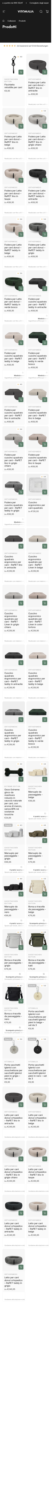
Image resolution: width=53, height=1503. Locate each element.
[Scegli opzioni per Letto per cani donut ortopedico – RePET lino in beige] (44, 1104)
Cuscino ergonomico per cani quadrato (36, 505)
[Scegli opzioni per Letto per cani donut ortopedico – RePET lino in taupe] (44, 1158)
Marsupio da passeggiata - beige (35, 794)
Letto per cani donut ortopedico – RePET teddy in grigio (13, 1281)
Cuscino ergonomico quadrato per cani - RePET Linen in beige (35, 562)
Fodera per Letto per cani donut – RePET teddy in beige (13, 248)
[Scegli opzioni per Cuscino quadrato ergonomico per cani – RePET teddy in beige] (44, 662)
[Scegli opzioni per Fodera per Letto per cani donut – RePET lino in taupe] (20, 180)
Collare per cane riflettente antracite (36, 1391)
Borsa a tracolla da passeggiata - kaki (37, 963)
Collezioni (12, 21)
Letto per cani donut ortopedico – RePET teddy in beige (37, 1227)
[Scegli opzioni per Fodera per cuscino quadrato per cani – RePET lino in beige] (44, 399)
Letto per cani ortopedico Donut (13, 1333)
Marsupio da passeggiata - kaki (35, 856)
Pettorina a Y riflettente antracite (35, 1448)
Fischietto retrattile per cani (13, 86)
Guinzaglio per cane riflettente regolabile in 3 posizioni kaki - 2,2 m (12, 1394)
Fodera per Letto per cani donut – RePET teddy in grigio (37, 248)
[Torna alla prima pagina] (3, 21)
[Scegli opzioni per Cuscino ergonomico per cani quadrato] (44, 492)
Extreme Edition (12, 786)
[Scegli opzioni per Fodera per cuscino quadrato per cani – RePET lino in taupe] (44, 444)
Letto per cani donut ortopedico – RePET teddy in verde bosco (37, 1281)
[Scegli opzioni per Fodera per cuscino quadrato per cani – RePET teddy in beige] (20, 342)
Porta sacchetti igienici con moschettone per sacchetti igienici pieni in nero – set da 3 (37, 1072)
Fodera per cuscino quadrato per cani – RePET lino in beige (37, 414)
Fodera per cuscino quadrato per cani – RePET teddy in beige (13, 357)
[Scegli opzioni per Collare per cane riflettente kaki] (20, 1435)
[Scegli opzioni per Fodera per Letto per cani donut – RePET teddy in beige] (20, 234)
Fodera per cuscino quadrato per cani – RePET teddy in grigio (13, 506)
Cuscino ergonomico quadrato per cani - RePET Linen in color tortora (35, 620)
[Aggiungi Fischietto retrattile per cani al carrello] (20, 72)
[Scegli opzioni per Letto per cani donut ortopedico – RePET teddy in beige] (44, 1213)
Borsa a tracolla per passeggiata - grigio (13, 963)
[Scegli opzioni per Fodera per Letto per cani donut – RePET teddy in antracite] (44, 180)
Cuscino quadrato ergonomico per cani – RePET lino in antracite (13, 562)
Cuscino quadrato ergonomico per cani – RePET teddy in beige (36, 678)
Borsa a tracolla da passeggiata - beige (37, 909)
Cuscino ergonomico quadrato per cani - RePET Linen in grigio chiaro (11, 620)
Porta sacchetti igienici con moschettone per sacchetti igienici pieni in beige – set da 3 (37, 1018)
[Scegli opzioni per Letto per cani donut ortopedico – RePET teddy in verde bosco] (44, 1267)
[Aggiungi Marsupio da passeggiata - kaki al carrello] (44, 840)
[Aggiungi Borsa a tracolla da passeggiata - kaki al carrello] (44, 947)
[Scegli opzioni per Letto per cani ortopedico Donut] (20, 1321)
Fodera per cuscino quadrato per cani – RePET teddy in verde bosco (37, 358)
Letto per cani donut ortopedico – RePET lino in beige (37, 1119)
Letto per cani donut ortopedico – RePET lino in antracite (13, 1119)
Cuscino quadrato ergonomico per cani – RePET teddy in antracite (13, 678)
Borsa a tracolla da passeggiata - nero (13, 1016)
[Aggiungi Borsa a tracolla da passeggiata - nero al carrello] (20, 1001)
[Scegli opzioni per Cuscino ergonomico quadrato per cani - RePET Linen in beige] (44, 546)
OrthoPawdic (34, 79)
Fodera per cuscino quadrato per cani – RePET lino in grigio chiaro (13, 460)
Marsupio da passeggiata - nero (11, 909)
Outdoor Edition (36, 1328)
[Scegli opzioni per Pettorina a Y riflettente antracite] (44, 1435)
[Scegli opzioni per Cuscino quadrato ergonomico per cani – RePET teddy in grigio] (20, 719)
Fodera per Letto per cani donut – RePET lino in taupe (13, 194)
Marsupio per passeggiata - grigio (11, 856)
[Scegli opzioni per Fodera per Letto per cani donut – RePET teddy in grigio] (44, 234)
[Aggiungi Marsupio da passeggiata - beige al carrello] (44, 779)
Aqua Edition (34, 1493)
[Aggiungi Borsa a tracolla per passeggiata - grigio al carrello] (20, 947)
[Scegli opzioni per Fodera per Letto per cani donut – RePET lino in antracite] (44, 72)
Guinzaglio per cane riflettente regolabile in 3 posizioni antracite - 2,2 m (37, 1337)
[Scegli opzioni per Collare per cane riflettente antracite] (44, 1378)
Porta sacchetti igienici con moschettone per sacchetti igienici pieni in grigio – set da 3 (13, 1072)
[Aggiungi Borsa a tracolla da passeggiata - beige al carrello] (44, 894)
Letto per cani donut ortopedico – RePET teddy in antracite (13, 1227)
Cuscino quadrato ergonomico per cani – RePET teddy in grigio (12, 735)
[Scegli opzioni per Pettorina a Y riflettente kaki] (20, 1486)
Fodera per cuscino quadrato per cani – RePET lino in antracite (13, 414)
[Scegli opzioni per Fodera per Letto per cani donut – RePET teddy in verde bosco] (20, 288)
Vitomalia (33, 1008)
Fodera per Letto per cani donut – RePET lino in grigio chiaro (37, 140)
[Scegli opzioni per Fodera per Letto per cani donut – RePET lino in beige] (20, 126)
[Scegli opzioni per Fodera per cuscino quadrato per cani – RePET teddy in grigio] (20, 492)
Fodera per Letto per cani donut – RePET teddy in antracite (37, 194)
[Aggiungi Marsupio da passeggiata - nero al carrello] (20, 894)
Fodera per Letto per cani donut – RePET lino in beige (13, 140)
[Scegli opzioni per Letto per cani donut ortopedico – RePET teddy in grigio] (20, 1267)
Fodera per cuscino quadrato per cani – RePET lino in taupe (37, 459)
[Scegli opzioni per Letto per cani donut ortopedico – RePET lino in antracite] (20, 1104)
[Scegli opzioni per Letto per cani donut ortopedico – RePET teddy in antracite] (20, 1213)
